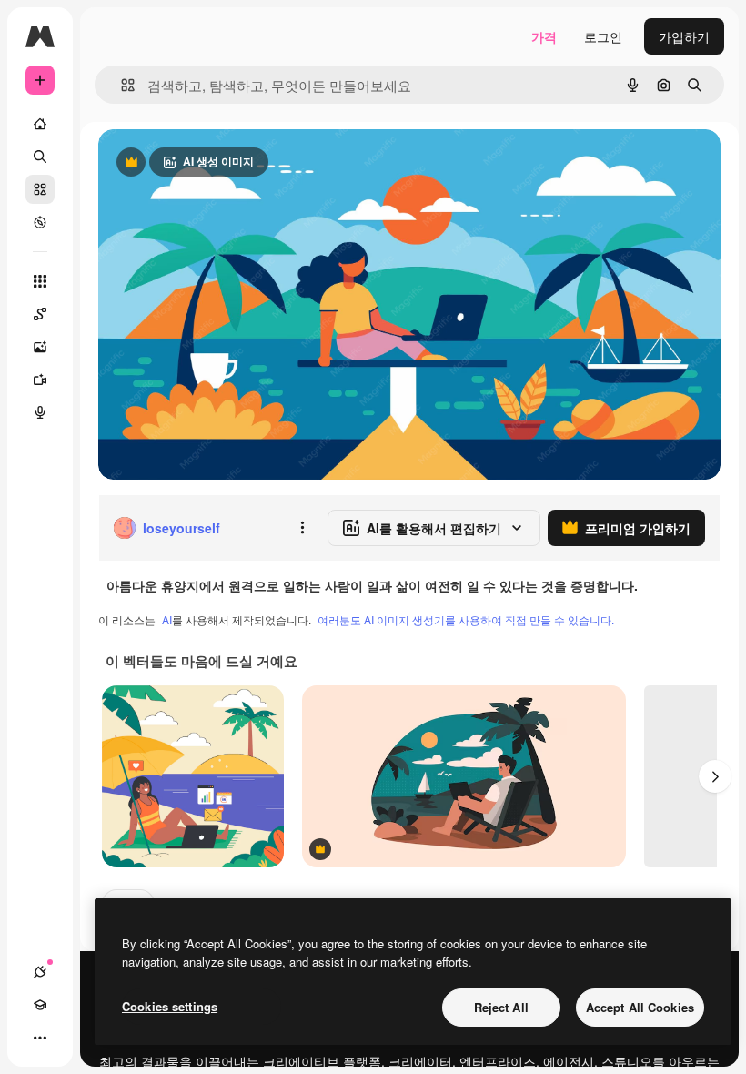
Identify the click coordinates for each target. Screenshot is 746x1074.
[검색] (40, 156)
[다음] (715, 776)
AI (167, 619)
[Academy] (40, 1004)
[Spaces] (40, 314)
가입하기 (684, 36)
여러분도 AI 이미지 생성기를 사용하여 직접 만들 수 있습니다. (466, 619)
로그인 (603, 36)
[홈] (40, 123)
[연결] (40, 972)
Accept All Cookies (640, 1007)
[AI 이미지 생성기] (40, 346)
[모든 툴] (40, 281)
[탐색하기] (40, 222)
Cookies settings (169, 1006)
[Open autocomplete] (121, 85)
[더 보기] (40, 1037)
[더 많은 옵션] (302, 528)
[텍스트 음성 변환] (40, 412)
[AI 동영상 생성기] (40, 379)
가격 (544, 36)
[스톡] (40, 189)
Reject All (501, 1007)
